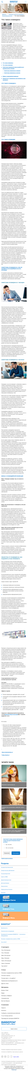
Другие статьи (4, 983)
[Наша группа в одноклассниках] (5, 1057)
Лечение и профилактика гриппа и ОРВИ (10, 938)
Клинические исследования (7, 931)
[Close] (26, 1067)
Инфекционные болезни (6, 889)
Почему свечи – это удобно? (8, 978)
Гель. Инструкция (5, 950)
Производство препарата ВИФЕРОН (10, 1018)
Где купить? (4, 942)
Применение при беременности (9, 980)
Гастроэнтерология (5, 873)
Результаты (7, 853)
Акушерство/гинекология (7, 867)
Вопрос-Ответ (4, 990)
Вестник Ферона (5, 1001)
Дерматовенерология (6, 880)
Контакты (3, 1010)
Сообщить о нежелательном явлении (10, 1013)
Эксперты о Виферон (6, 995)
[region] (14, 1068)
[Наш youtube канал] (8, 1057)
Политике (14, 1069)
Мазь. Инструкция (5, 955)
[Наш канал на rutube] (11, 1057)
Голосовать (16, 853)
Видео (2, 993)
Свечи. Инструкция (6, 960)
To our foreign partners (7, 1015)
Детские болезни (5, 883)
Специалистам (5, 998)
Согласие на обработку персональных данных (12, 1051)
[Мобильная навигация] (26, 1)
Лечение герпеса (5, 975)
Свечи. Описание (5, 963)
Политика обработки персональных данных (11, 1049)
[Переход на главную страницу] (14, 1)
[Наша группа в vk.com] (2, 1057)
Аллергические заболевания (7, 870)
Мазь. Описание (5, 958)
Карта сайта (16, 1056)
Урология (3, 892)
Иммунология (4, 886)
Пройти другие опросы (7, 858)
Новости (3, 1007)
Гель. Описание (5, 952)
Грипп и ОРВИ (4, 876)
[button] (15, 844)
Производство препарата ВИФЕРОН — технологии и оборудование (13, 935)
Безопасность (4, 928)
